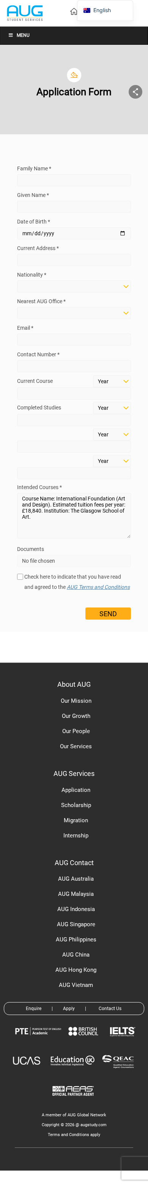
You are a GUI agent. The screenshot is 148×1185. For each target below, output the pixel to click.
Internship (75, 835)
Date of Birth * (33, 222)
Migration (76, 820)
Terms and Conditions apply (74, 1134)
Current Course (35, 381)
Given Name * (33, 195)
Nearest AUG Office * (41, 301)
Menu (23, 35)
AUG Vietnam (76, 985)
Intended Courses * (39, 487)
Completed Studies (39, 407)
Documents (30, 549)
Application (75, 790)
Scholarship (76, 805)
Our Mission (76, 700)
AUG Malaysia (76, 894)
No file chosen (38, 561)
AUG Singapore (76, 924)
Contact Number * (38, 354)
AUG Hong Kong (75, 969)
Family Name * (34, 168)
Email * (25, 328)
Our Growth (76, 716)
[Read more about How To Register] (74, 1101)
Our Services (76, 746)
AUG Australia (76, 878)
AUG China (76, 954)
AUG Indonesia (76, 909)
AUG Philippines (76, 939)
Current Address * (38, 248)
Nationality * (31, 275)
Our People (76, 731)
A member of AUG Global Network (74, 1115)
